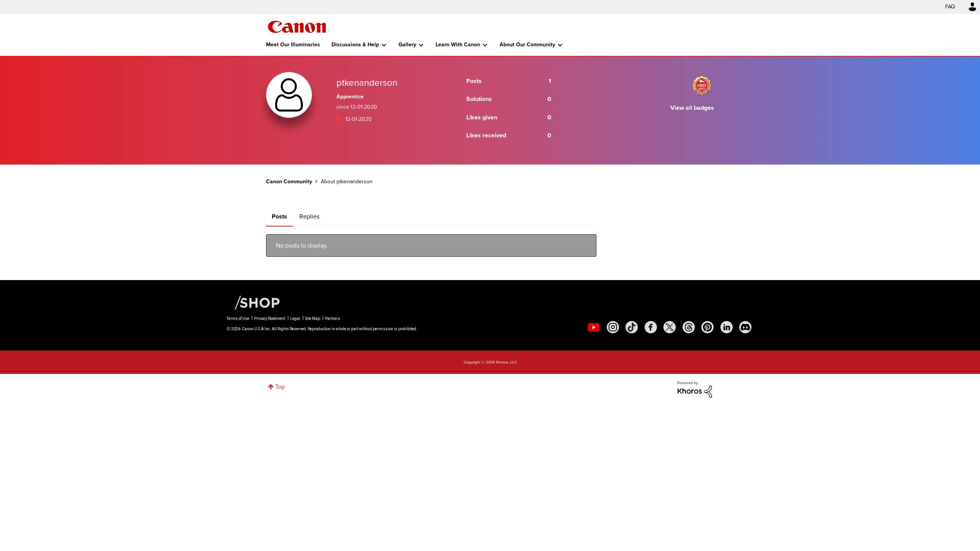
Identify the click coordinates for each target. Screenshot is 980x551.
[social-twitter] (669, 327)
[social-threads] (689, 327)
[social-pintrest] (707, 327)
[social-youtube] (594, 327)
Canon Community (297, 26)
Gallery (407, 45)
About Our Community (527, 45)
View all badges (692, 107)
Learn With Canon (458, 45)
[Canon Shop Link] (253, 302)
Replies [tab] (309, 216)
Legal (295, 318)
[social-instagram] (613, 327)
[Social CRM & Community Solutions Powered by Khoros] (695, 389)
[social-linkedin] (726, 327)
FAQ (950, 7)
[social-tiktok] (632, 327)
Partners (332, 318)
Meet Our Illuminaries (293, 45)
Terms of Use (238, 318)
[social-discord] (745, 327)
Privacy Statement (269, 318)
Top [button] (280, 386)
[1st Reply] (701, 85)
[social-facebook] (651, 327)
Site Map (312, 318)
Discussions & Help (355, 45)
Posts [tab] (279, 216)
